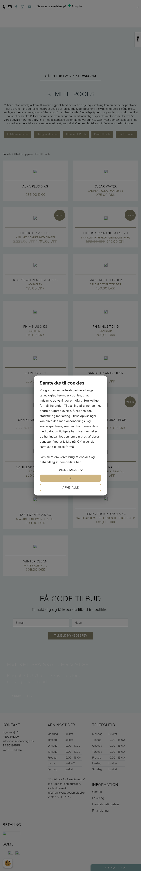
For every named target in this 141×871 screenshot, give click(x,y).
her (78, 462)
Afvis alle (70, 487)
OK (70, 478)
